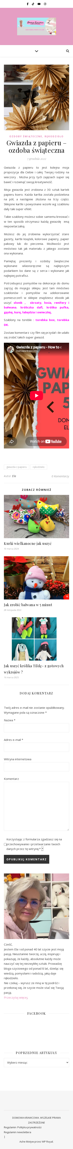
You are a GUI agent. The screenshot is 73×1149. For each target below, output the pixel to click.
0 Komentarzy (60, 476)
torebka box (44, 320)
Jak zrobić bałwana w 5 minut (28, 604)
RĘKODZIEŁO (54, 136)
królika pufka (58, 307)
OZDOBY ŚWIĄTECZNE (25, 136)
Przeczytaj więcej (15, 997)
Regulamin (10, 1127)
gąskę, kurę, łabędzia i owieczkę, (28, 312)
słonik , (19, 303)
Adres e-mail (13, 740)
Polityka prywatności (29, 1127)
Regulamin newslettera (17, 1132)
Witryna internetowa (17, 759)
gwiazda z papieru (16, 467)
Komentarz (11, 779)
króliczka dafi (31, 307)
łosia (46, 303)
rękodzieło (39, 467)
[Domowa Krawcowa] (36, 26)
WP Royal (47, 1141)
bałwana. (10, 307)
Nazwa (9, 720)
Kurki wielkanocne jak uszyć (28, 543)
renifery (60, 303)
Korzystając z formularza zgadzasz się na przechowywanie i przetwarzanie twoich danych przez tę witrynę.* (34, 844)
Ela (14, 476)
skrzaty (35, 303)
